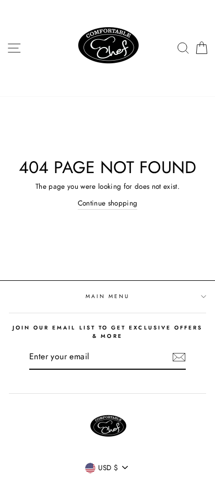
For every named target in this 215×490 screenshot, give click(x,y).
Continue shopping (108, 203)
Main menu (108, 296)
